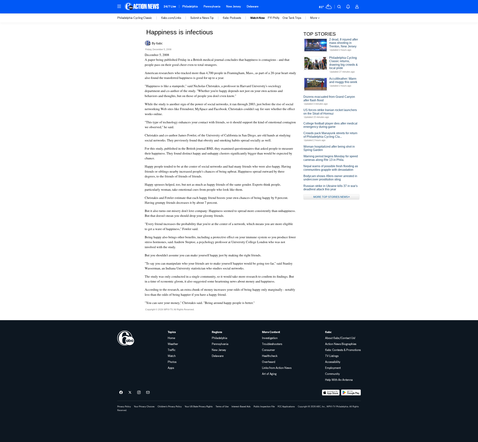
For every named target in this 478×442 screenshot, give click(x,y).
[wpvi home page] (125, 338)
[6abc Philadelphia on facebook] (121, 392)
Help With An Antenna (339, 379)
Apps (171, 367)
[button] (119, 6)
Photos (172, 361)
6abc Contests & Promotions (343, 350)
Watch (172, 355)
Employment (333, 367)
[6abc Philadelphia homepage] (142, 7)
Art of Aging (269, 373)
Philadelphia (190, 6)
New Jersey (233, 6)
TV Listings (331, 355)
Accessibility (332, 361)
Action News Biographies (340, 344)
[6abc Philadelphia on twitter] (130, 392)
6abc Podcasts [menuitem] (232, 18)
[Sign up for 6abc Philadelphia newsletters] (148, 392)
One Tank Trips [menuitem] (292, 18)
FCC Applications (286, 406)
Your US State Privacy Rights (199, 406)
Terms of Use (222, 406)
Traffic (172, 350)
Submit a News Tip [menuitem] (202, 18)
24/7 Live (170, 6)
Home (171, 338)
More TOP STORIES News (330, 196)
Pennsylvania (212, 6)
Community (332, 373)
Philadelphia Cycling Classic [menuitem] (134, 18)
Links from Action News (276, 367)
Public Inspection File (264, 406)
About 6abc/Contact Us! (340, 338)
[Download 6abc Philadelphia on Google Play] (351, 393)
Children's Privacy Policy (170, 406)
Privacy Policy (124, 406)
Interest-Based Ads (241, 406)
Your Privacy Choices (144, 406)
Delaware (252, 6)
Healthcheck (269, 355)
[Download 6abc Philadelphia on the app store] (331, 393)
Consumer (268, 350)
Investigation (270, 338)
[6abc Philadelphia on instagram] (139, 392)
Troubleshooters (272, 344)
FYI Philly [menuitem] (274, 18)
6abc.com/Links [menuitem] (171, 18)
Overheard (268, 361)
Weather (173, 344)
